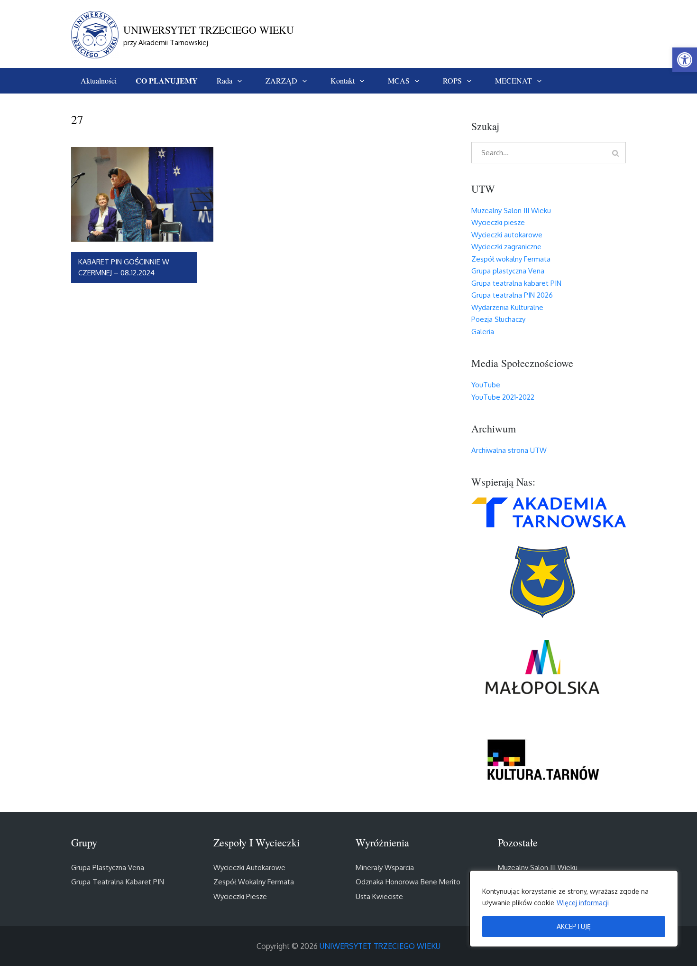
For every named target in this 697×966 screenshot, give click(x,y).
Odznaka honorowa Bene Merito (408, 881)
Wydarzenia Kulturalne (507, 307)
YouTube (485, 384)
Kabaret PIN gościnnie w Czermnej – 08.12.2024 (123, 267)
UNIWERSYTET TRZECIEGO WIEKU (208, 30)
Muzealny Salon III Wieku (511, 210)
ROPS (452, 80)
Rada (224, 80)
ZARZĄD (281, 80)
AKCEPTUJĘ (574, 926)
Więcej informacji (583, 903)
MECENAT (513, 80)
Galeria (482, 331)
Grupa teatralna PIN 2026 (512, 295)
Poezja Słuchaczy (498, 319)
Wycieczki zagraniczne (506, 246)
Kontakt (342, 80)
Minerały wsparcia (385, 867)
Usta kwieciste (379, 896)
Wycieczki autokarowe (506, 234)
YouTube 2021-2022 (502, 397)
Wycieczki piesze (498, 222)
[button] (684, 59)
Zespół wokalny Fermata (510, 258)
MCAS (399, 80)
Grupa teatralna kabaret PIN (516, 283)
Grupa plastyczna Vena (507, 270)
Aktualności (99, 80)
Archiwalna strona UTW (509, 450)
